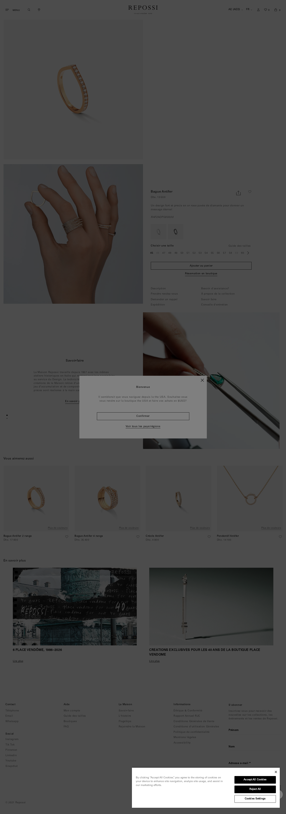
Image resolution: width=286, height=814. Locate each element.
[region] (206, 787)
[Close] (276, 772)
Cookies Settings (255, 799)
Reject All (255, 789)
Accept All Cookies (255, 780)
